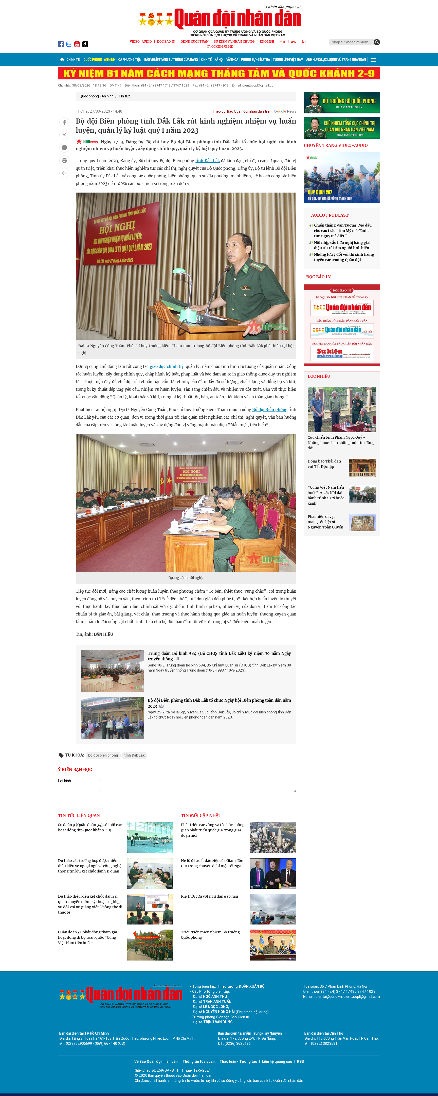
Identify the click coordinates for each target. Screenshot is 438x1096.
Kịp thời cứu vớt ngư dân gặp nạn (209, 896)
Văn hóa (232, 59)
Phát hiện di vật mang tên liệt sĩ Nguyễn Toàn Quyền (325, 521)
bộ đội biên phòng (103, 755)
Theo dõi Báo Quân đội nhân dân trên (241, 111)
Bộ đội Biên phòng (269, 409)
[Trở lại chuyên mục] (64, 173)
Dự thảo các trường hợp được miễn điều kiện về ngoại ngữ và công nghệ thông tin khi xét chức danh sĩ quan (89, 866)
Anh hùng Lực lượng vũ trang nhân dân (336, 59)
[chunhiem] (342, 128)
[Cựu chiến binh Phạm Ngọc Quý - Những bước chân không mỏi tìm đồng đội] (342, 409)
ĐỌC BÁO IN (166, 41)
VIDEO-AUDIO (141, 41)
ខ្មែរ (303, 41)
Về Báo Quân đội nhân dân (156, 1061)
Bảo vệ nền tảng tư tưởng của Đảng (171, 59)
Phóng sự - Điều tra (255, 59)
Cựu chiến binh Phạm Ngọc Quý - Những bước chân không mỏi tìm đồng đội (341, 442)
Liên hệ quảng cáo (277, 1061)
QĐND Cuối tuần (195, 41)
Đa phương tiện (129, 59)
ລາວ (294, 41)
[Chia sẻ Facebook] (64, 122)
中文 (283, 41)
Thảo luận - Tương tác (238, 1061)
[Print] (64, 160)
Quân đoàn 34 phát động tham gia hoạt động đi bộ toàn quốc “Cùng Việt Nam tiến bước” (87, 937)
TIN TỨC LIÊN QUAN (79, 815)
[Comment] (64, 148)
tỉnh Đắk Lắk (207, 160)
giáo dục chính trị (167, 366)
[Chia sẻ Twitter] (64, 135)
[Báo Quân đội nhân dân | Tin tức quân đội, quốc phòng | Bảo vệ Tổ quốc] (219, 21)
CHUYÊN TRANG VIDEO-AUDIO (336, 145)
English (267, 41)
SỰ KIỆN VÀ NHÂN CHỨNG (234, 41)
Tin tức (124, 96)
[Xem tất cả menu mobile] (373, 60)
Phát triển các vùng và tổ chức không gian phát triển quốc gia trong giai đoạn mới (213, 830)
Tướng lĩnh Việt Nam (288, 59)
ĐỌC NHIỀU (319, 376)
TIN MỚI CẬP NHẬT (201, 815)
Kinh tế (206, 59)
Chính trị (73, 59)
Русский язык (220, 46)
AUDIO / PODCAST (330, 215)
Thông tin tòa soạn (198, 1061)
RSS (300, 1061)
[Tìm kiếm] (377, 42)
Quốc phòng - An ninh (99, 59)
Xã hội (218, 59)
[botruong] (342, 103)
